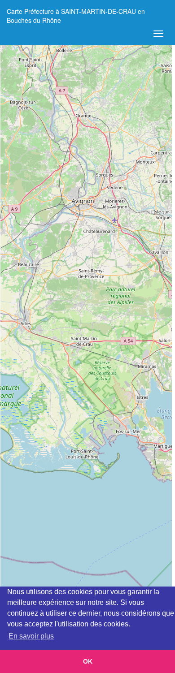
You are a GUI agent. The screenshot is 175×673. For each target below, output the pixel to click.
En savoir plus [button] (31, 636)
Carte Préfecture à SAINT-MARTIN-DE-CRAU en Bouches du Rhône (76, 14)
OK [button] (87, 661)
